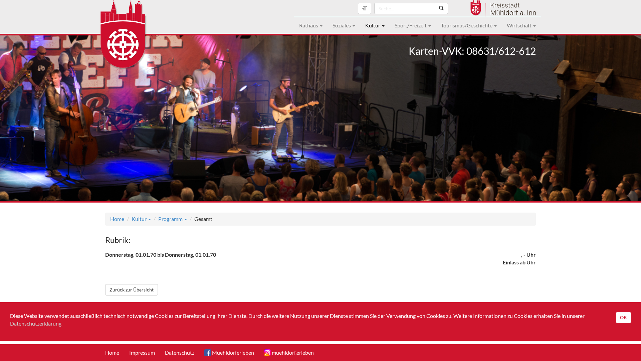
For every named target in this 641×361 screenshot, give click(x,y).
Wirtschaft (519, 25)
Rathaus (309, 25)
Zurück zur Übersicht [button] (132, 289)
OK (623, 317)
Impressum (142, 352)
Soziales (342, 25)
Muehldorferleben (232, 352)
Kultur (373, 25)
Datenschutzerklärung (35, 323)
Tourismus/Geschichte (467, 25)
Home (117, 219)
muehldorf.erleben (292, 352)
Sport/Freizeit (411, 25)
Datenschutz (179, 352)
